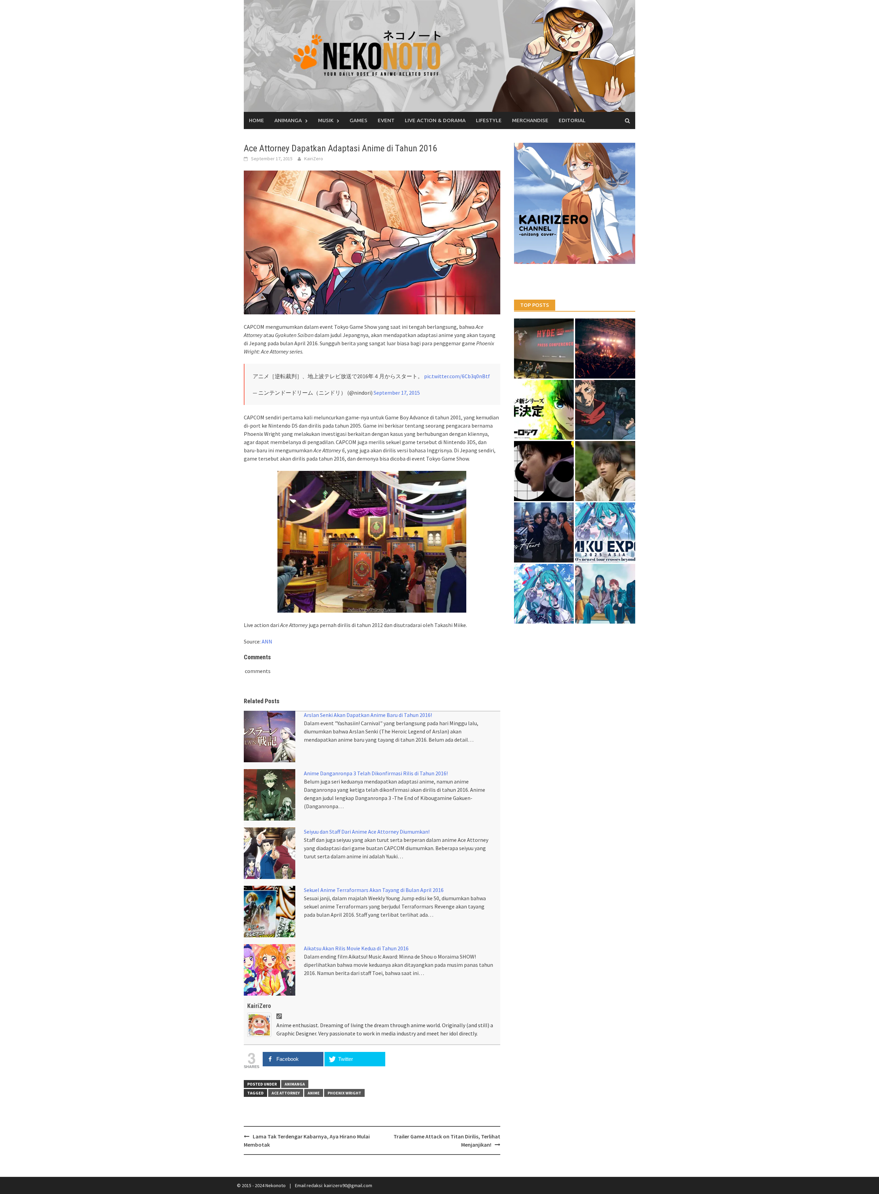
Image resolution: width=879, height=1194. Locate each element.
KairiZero (313, 158)
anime (314, 1093)
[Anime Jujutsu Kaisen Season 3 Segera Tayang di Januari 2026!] (605, 410)
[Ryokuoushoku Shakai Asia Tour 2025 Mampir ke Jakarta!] (605, 594)
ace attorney (286, 1093)
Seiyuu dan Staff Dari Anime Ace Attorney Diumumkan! (367, 831)
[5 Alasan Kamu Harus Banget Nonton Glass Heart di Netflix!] (544, 532)
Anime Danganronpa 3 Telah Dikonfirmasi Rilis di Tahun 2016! (376, 773)
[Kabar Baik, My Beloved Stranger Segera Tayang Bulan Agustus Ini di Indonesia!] (605, 471)
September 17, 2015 (397, 392)
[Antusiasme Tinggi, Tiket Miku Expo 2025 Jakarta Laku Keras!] (605, 532)
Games (358, 120)
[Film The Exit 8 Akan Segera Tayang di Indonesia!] (544, 471)
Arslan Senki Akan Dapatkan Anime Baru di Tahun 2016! (368, 714)
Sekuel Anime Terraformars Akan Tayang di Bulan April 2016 (374, 889)
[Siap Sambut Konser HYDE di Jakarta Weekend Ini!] (605, 348)
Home (256, 120)
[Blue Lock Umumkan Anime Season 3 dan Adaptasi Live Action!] (544, 410)
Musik (325, 120)
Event (386, 120)
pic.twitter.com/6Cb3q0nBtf (457, 376)
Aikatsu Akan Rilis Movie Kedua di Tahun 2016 (356, 948)
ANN (267, 641)
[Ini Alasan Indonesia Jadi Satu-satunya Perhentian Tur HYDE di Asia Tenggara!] (544, 348)
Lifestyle (489, 120)
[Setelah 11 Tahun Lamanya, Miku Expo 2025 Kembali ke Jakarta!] (544, 594)
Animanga (288, 120)
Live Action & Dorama (435, 120)
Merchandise (530, 120)
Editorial (572, 120)
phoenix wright (344, 1093)
